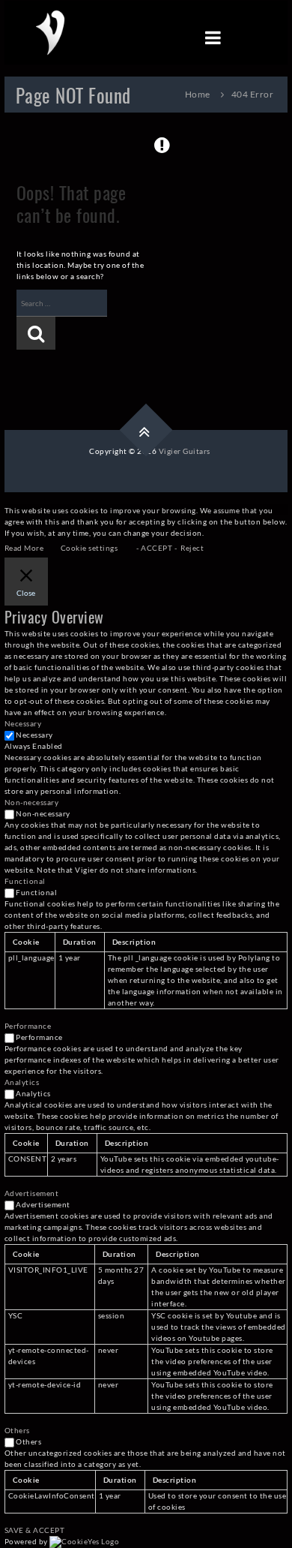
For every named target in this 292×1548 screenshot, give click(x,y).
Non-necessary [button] (31, 802)
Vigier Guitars (184, 450)
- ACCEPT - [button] (156, 547)
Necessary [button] (23, 723)
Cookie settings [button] (89, 547)
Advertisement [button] (31, 1193)
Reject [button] (192, 547)
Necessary (34, 734)
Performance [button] (28, 1025)
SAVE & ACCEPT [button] (34, 1529)
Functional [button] (25, 880)
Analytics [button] (22, 1082)
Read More (24, 547)
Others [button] (17, 1430)
